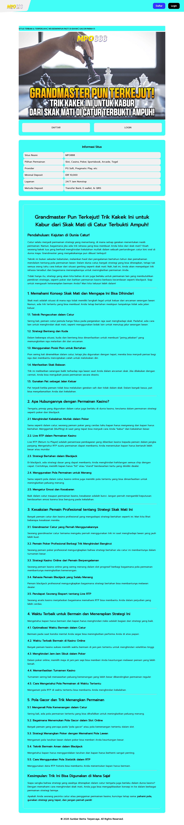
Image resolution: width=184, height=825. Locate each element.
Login (174, 5)
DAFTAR (56, 127)
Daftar (159, 5)
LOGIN (127, 127)
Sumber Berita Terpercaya (84, 819)
